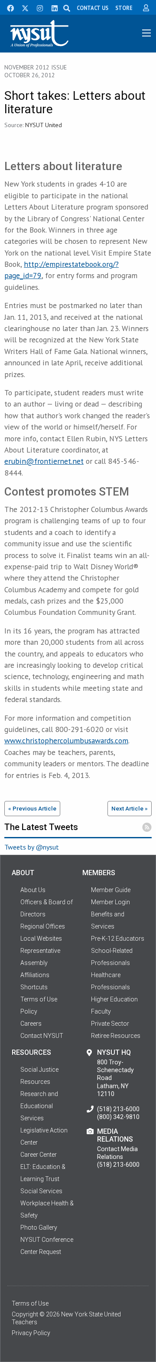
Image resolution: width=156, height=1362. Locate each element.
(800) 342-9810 (118, 1116)
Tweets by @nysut (31, 847)
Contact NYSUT (41, 1035)
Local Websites (41, 938)
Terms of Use (30, 1303)
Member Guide (110, 889)
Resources (35, 1081)
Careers (31, 1023)
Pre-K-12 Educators (117, 938)
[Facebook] (7, 7)
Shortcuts (34, 987)
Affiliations (34, 974)
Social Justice (39, 1069)
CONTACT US (92, 7)
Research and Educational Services (39, 1106)
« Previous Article (32, 808)
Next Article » (129, 808)
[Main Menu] (146, 33)
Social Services (41, 1191)
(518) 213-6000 (118, 1109)
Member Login (110, 902)
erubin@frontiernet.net (44, 461)
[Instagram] (37, 7)
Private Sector (110, 1023)
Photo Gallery (38, 1227)
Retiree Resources (115, 1035)
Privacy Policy (31, 1332)
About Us (33, 889)
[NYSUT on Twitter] (22, 7)
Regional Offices (42, 926)
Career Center (38, 1154)
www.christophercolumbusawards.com (66, 740)
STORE (124, 7)
